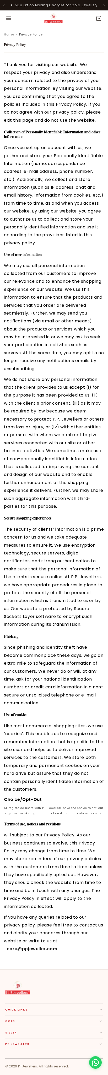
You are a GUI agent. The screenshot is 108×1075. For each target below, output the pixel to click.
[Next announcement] (104, 5)
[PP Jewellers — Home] (53, 18)
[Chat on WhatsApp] (95, 1062)
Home (9, 34)
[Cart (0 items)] (99, 18)
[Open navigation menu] (8, 18)
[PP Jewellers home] (17, 988)
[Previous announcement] (4, 5)
